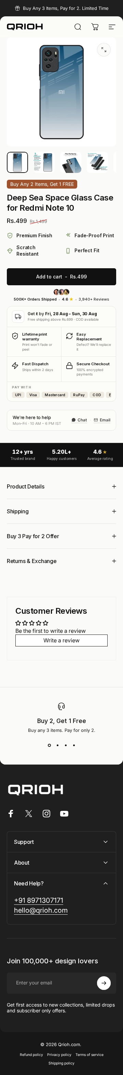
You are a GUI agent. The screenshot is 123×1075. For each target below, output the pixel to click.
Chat (82, 419)
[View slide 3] (66, 745)
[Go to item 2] (44, 162)
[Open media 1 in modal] (104, 50)
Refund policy (31, 1055)
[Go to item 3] (70, 162)
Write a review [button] (61, 640)
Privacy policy (59, 1055)
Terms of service (90, 1055)
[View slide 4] (74, 745)
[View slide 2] (57, 745)
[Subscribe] (104, 983)
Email (105, 419)
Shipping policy (61, 1063)
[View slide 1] (49, 745)
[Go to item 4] (97, 162)
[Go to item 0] (17, 162)
